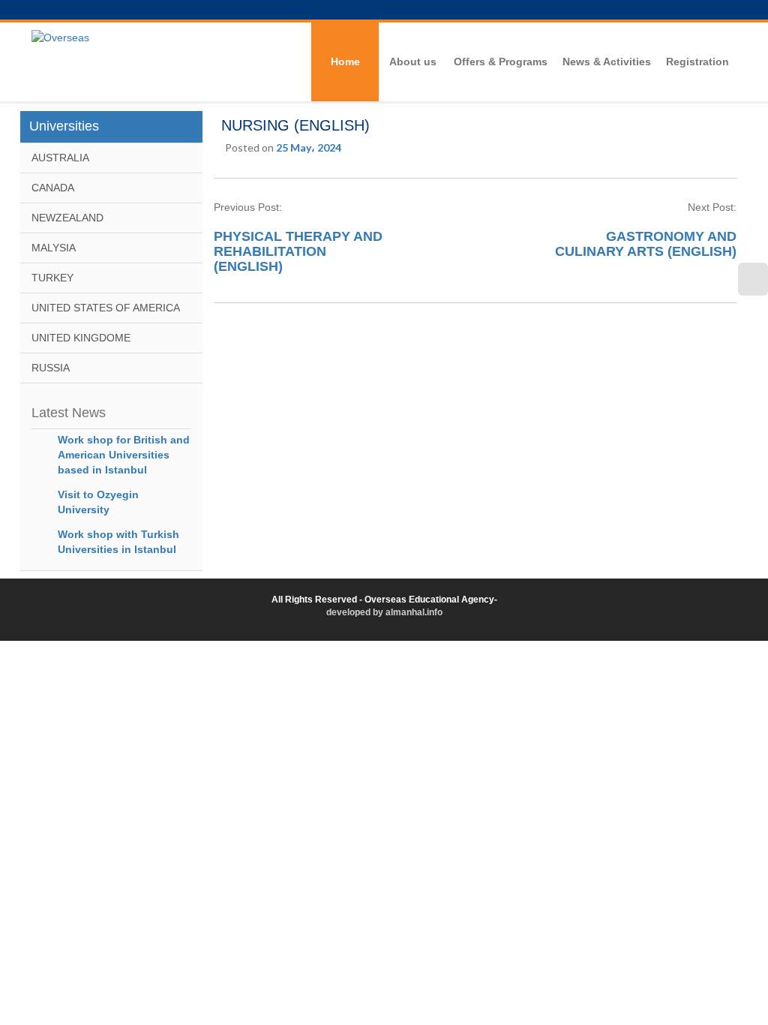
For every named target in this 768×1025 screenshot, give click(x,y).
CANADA (53, 188)
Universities (64, 126)
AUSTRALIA (60, 158)
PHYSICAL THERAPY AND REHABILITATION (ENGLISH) (298, 251)
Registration (697, 62)
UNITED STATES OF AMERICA (106, 308)
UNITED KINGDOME (81, 338)
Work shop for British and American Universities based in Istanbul (124, 455)
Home (345, 62)
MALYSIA (54, 248)
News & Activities (606, 62)
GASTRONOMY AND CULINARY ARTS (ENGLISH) (645, 244)
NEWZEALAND (68, 218)
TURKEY (53, 278)
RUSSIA (51, 368)
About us (412, 62)
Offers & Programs (501, 62)
